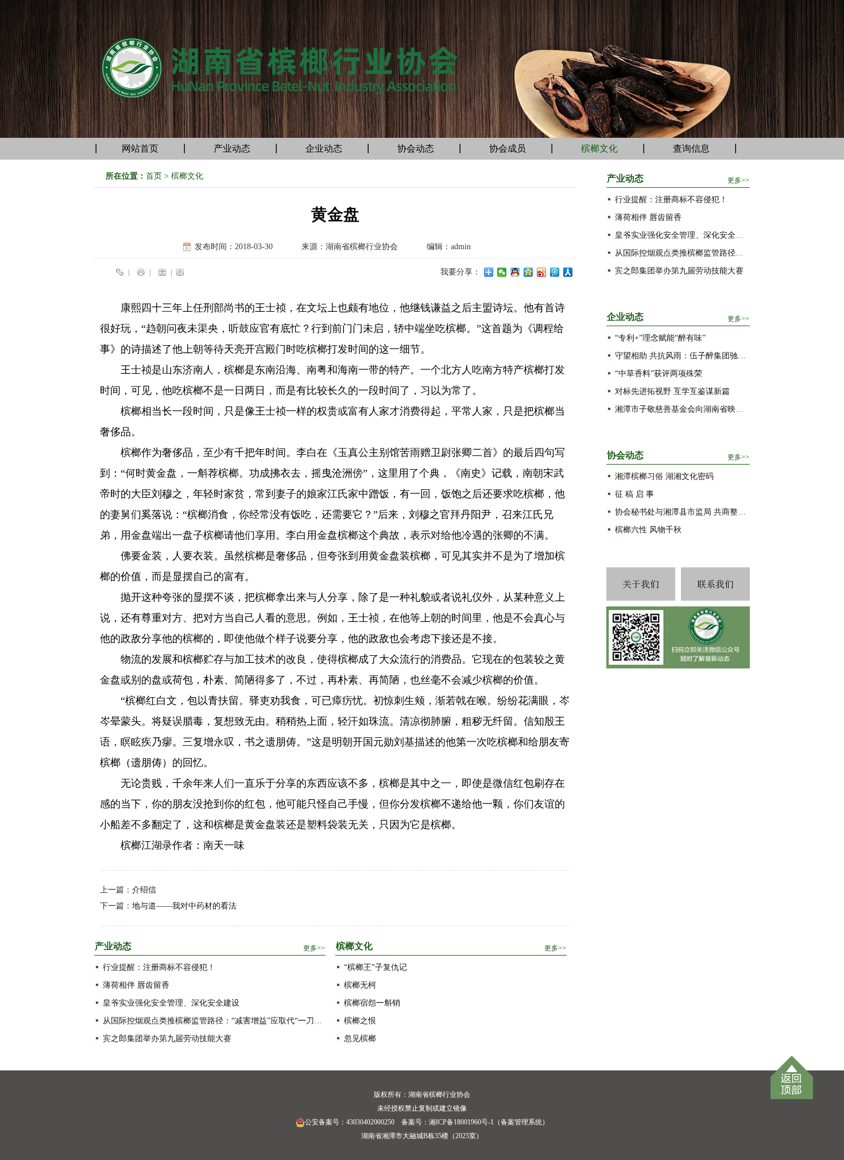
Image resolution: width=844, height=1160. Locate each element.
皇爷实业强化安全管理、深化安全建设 (171, 1003)
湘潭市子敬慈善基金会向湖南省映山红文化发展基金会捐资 (682, 409)
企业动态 (323, 148)
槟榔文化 (599, 148)
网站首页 (140, 148)
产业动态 (232, 148)
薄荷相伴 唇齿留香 (136, 985)
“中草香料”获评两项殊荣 (658, 373)
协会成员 (507, 148)
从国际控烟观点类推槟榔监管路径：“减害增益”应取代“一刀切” (214, 1020)
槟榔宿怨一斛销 (372, 1003)
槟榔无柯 (360, 985)
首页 (154, 176)
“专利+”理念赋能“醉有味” (660, 338)
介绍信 (144, 890)
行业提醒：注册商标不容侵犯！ (159, 967)
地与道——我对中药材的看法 (184, 906)
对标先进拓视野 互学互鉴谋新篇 (672, 391)
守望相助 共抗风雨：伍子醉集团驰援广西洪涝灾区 (682, 355)
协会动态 (415, 148)
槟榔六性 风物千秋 (648, 529)
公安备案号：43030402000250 (349, 1122)
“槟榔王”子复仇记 (375, 967)
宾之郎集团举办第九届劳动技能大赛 (167, 1038)
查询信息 (691, 148)
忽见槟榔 (360, 1038)
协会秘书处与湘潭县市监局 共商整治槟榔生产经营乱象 (682, 512)
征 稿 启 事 (634, 494)
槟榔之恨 (360, 1020)
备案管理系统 (521, 1122)
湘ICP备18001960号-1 (461, 1122)
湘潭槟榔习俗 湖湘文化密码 (664, 476)
